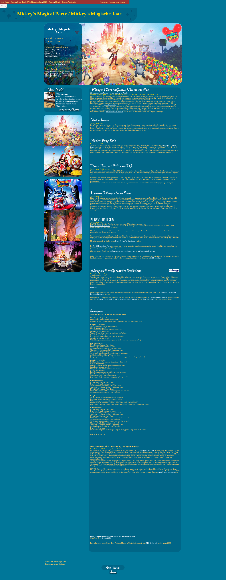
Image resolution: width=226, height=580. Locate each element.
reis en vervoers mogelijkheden (126, 299)
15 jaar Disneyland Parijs (145, 450)
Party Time (49, 51)
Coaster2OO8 (106, 538)
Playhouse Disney (51, 56)
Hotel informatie (148, 299)
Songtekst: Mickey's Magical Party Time (59, 72)
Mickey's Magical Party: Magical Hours (59, 50)
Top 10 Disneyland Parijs (102, 246)
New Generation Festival (114, 111)
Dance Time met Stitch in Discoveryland (59, 55)
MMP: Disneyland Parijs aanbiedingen (59, 73)
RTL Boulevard (151, 543)
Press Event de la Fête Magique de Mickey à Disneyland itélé (112, 536)
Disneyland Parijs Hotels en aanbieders (59, 77)
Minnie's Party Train (52, 53)
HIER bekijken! (156, 258)
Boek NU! (93, 287)
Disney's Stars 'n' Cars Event (55, 64)
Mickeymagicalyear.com (146, 251)
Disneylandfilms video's (166, 472)
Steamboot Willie (110, 105)
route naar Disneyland (104, 299)
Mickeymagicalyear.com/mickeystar (122, 251)
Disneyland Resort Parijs (158, 297)
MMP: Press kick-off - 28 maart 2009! (59, 75)
